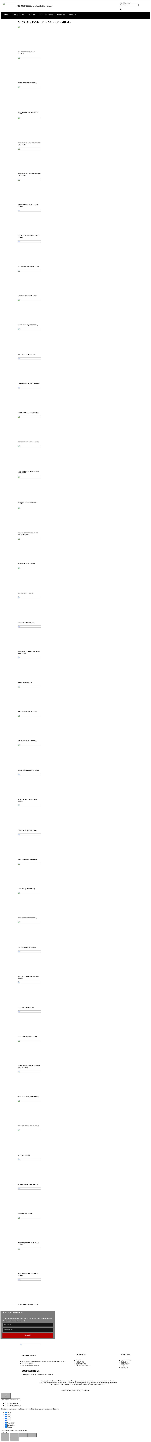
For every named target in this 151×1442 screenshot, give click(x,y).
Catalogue (32, 14)
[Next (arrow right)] (14, 1439)
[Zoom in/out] (32, 1435)
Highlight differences (14, 1405)
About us (72, 14)
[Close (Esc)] (5, 1435)
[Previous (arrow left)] (5, 1439)
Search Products (125, 3)
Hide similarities (12, 1403)
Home (6, 14)
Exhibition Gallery (46, 14)
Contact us (61, 14)
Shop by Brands (18, 14)
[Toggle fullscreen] (23, 1435)
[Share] (14, 1435)
